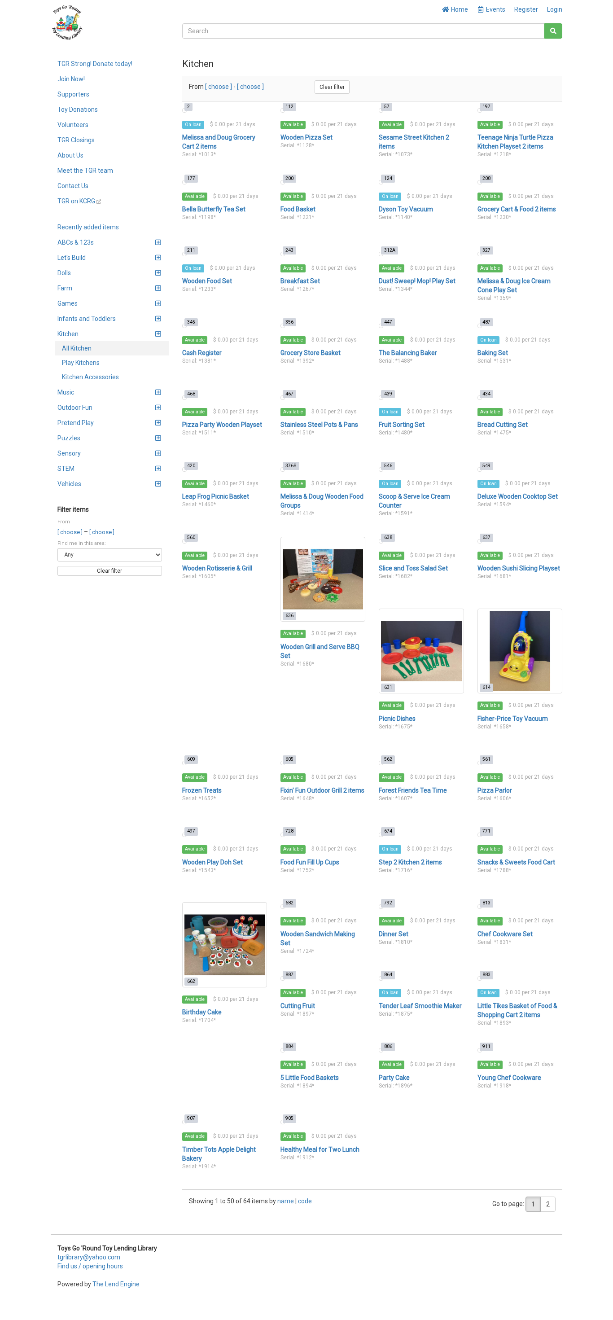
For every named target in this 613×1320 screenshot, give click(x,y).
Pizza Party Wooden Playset (222, 424)
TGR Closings (76, 140)
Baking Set (492, 352)
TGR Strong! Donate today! (94, 63)
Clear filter (109, 571)
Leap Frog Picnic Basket (215, 496)
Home (459, 9)
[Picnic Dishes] (421, 651)
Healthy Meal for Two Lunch (319, 1149)
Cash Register (202, 352)
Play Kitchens (81, 362)
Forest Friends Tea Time (413, 790)
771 (486, 831)
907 (191, 1118)
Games (67, 303)
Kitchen (68, 334)
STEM (65, 468)
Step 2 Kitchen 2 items (410, 862)
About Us (70, 155)
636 (289, 615)
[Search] (553, 31)
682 (289, 903)
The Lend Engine (116, 1284)
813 (486, 903)
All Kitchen (77, 348)
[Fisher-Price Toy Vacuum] (520, 651)
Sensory (69, 453)
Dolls (64, 272)
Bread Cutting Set (502, 424)
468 (191, 394)
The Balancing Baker (408, 352)
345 (191, 322)
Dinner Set (393, 934)
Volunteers (72, 124)
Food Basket (297, 209)
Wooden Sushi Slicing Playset (518, 568)
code (305, 1201)
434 (486, 394)
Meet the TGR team (85, 170)
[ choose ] (70, 532)
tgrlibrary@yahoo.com (88, 1257)
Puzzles (68, 438)
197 (486, 107)
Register (526, 9)
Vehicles (69, 483)
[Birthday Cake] (224, 944)
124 (388, 178)
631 (388, 687)
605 (289, 759)
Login (554, 9)
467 (289, 394)
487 (486, 322)
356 (289, 322)
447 (388, 322)
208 (486, 178)
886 (388, 1046)
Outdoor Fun (74, 407)
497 (191, 831)
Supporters (73, 94)
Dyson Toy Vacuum (406, 209)
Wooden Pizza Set (306, 137)
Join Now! (71, 79)
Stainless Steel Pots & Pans (319, 424)
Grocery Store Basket (310, 352)
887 (289, 975)
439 (388, 394)
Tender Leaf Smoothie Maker (420, 1005)
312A (389, 250)
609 (191, 759)
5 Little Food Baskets (309, 1077)
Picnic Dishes (397, 718)
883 (486, 975)
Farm (64, 288)
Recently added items (88, 227)
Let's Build (71, 257)
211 (191, 250)
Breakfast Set (300, 281)
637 (486, 537)
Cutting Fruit (297, 1005)
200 (289, 178)
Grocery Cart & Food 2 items (516, 209)
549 (486, 466)
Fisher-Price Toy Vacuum (512, 718)
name (286, 1201)
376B (291, 466)
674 (388, 831)
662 (191, 981)
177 (191, 178)
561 (486, 759)
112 (289, 107)
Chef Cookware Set (505, 934)
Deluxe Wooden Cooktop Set (517, 496)
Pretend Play (75, 422)
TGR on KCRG (76, 201)
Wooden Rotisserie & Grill (217, 568)
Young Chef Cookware (509, 1077)
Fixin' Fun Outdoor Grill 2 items (322, 790)
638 (388, 537)
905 (289, 1118)
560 (191, 537)
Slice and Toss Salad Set (413, 568)
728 (289, 831)
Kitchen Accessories (90, 377)
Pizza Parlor (494, 790)
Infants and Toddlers (86, 318)
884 (289, 1046)
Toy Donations (77, 109)
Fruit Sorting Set (402, 424)
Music (65, 392)
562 (388, 759)
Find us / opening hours (90, 1266)
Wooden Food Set (207, 281)
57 (387, 107)
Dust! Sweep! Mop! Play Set (417, 281)
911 (486, 1046)
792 (388, 903)
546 (388, 466)
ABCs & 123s (75, 242)
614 (486, 687)
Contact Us (72, 185)
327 (486, 250)
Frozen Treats (202, 790)
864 (388, 975)
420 (191, 466)
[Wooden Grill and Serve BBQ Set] (323, 579)
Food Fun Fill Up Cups (309, 862)
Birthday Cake (202, 1012)
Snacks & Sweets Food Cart (516, 862)
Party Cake (394, 1077)
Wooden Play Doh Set (212, 862)
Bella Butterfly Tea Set (213, 209)
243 (289, 250)
